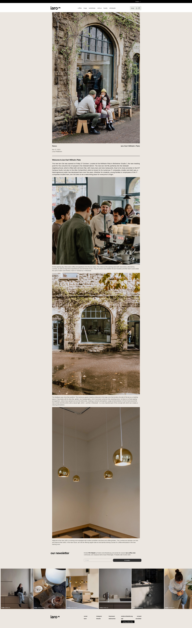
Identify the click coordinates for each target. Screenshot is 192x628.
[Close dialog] (124, 296)
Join (81, 329)
